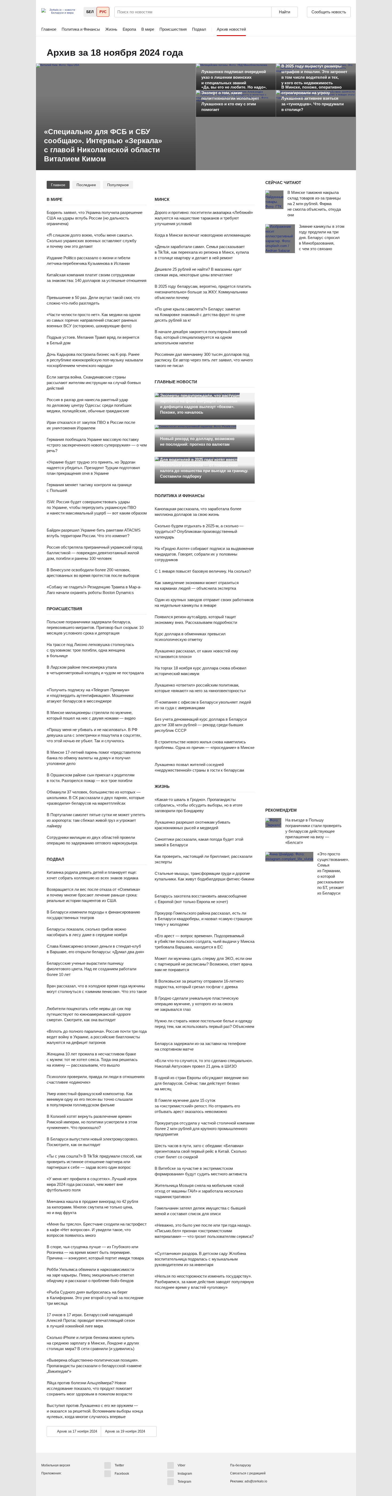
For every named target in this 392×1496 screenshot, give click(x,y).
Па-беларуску (240, 1465)
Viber (181, 1465)
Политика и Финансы (81, 29)
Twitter (119, 1465)
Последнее (86, 185)
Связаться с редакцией (248, 1473)
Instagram (185, 1473)
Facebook (122, 1473)
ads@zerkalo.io (256, 1481)
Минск (162, 199)
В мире (147, 29)
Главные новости (176, 382)
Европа (129, 29)
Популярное (118, 185)
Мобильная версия (55, 1465)
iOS (55, 1482)
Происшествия (173, 29)
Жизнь (111, 29)
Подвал (199, 29)
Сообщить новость (328, 12)
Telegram (184, 1481)
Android (45, 1482)
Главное (48, 29)
